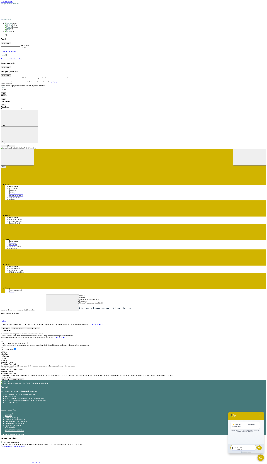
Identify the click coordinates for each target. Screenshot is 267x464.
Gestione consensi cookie (13, 429)
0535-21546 (12, 396)
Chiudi (3, 93)
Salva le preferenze (17, 379)
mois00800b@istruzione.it (27, 398)
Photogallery (83, 301)
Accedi (4, 35)
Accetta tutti (32, 328)
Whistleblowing (10, 427)
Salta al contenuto (7, 2)
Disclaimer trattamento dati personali (13, 446)
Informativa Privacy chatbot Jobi (15, 419)
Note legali (8, 416)
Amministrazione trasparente (14, 431)
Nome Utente (25, 45)
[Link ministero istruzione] (10, 3)
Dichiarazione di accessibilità (14, 423)
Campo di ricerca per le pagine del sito (13, 310)
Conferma (11, 146)
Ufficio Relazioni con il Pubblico (16, 421)
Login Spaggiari (54, 81)
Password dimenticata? (8, 51)
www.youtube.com (7, 349)
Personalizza (5, 328)
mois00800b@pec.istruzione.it (27, 400)
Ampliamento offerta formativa (89, 299)
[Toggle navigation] (17, 157)
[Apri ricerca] (249, 157)
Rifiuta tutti (18, 328)
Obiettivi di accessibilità (13, 425)
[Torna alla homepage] (133, 148)
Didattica (82, 297)
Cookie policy (9, 414)
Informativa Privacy (11, 418)
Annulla (4, 146)
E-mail (23, 78)
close (3, 166)
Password (24, 47)
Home (81, 295)
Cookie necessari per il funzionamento (13, 343)
